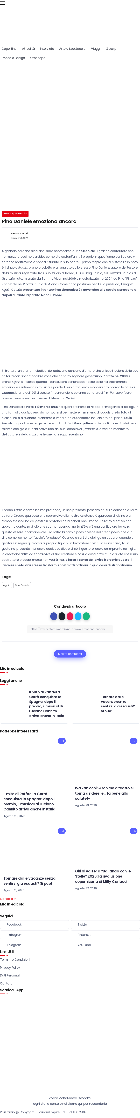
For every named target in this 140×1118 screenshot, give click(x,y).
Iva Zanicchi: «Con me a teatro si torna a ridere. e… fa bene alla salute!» (104, 793)
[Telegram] (34, 945)
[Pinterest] (105, 935)
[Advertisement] (70, 88)
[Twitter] (105, 924)
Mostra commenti (70, 654)
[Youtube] (105, 945)
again (6, 585)
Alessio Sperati (19, 233)
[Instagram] (34, 935)
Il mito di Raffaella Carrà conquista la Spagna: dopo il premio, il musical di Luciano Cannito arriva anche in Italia (46, 704)
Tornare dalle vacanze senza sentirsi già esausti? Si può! (118, 703)
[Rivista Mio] (70, 23)
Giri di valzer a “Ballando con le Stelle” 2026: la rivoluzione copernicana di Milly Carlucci (103, 876)
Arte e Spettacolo (15, 213)
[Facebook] (34, 924)
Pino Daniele (22, 585)
